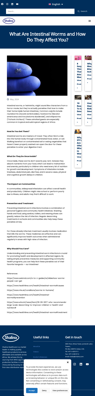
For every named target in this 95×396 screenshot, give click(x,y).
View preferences (60, 390)
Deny (44, 390)
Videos (36, 352)
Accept (32, 390)
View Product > (80, 84)
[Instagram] (7, 4)
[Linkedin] (12, 4)
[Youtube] (17, 4)
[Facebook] (2, 4)
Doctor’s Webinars (40, 357)
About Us (36, 346)
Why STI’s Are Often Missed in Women (81, 145)
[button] (68, 362)
